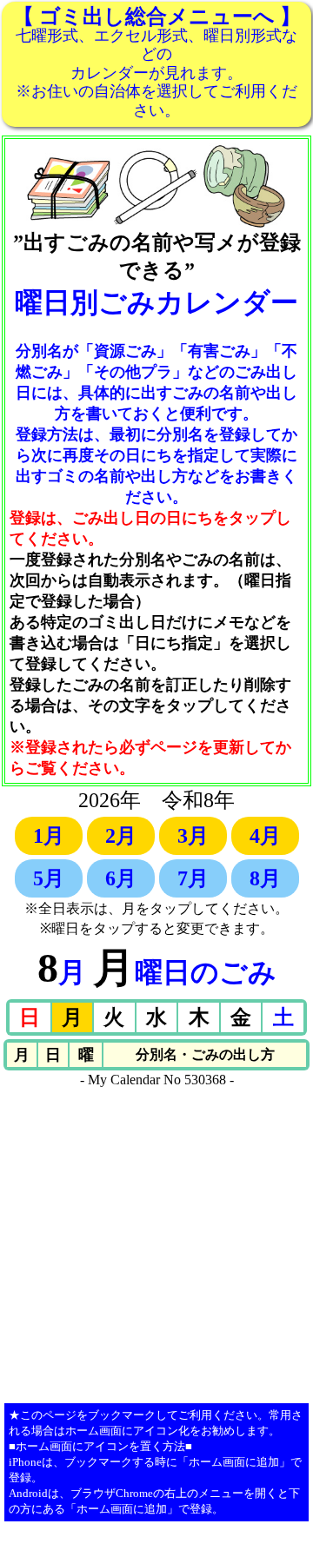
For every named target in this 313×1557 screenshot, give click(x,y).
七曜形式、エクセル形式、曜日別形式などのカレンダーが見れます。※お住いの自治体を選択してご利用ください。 (157, 62)
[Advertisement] (156, 1244)
